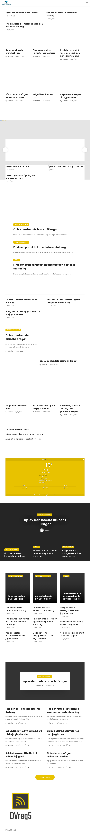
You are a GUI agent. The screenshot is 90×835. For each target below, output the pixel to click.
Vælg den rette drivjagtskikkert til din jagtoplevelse (22, 313)
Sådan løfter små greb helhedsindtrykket (16, 96)
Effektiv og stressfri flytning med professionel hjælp (20, 177)
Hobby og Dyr (68, 547)
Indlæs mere (45, 777)
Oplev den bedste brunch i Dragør (21, 12)
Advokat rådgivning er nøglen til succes (23, 439)
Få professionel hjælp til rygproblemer (71, 96)
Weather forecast (45, 495)
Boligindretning (21, 242)
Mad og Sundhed (21, 224)
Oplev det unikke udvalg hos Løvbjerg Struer (71, 623)
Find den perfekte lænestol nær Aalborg (61, 14)
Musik (17, 260)
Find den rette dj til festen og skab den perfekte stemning (24, 25)
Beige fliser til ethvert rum (43, 96)
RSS (9, 447)
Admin (10, 56)
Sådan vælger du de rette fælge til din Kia (24, 434)
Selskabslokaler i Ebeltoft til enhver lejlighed (72, 634)
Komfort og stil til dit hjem (17, 429)
